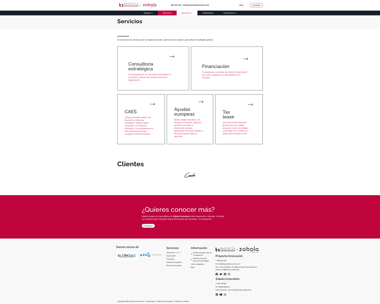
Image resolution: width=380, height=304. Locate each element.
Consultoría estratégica (140, 66)
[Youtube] (221, 294)
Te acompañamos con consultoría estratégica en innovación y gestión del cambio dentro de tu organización (149, 77)
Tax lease (228, 114)
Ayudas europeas (184, 111)
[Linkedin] (225, 274)
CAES (131, 111)
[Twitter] (221, 274)
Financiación (215, 66)
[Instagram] (229, 274)
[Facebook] (217, 274)
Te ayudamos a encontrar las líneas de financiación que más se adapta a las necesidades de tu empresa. (224, 75)
